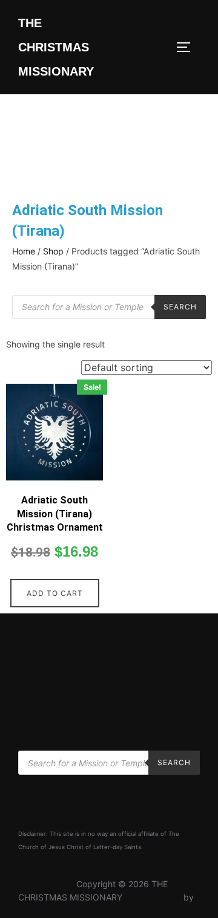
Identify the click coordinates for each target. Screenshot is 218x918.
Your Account (44, 652)
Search (180, 306)
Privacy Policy (46, 705)
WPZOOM (38, 910)
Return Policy (44, 665)
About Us (36, 638)
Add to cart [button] (55, 593)
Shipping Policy (48, 678)
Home (23, 251)
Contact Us (40, 719)
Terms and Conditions (61, 692)
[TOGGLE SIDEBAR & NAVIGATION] (188, 47)
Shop (53, 251)
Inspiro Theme (153, 897)
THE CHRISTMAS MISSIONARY (56, 47)
